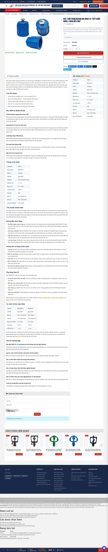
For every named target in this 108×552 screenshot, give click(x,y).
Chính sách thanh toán (59, 476)
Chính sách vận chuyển (59, 474)
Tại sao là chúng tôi (41, 474)
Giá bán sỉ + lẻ (92, 480)
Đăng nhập (91, 474)
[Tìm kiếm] (86, 5)
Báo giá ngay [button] (98, 1)
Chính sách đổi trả (58, 478)
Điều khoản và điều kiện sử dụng (78, 476)
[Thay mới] (18, 410)
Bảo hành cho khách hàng (77, 480)
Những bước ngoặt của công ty (43, 480)
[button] (102, 445)
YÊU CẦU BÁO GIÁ (84, 53)
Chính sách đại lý (57, 490)
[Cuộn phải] (89, 10)
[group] (33, 34)
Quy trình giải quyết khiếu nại (60, 488)
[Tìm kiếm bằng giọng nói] (82, 5)
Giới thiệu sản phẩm (93, 476)
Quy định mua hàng (58, 484)
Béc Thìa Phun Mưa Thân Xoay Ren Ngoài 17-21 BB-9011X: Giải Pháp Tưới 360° (93, 451)
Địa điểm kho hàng (93, 485)
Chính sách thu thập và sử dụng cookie (84, 504)
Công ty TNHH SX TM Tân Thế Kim (22, 499)
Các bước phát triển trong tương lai (44, 485)
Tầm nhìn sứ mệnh (41, 476)
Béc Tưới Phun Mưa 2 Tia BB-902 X (49, 297)
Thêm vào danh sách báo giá (84, 57)
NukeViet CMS (38, 499)
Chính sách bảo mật (58, 472)
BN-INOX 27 (19, 336)
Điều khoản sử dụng (58, 482)
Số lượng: (65, 49)
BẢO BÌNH (74, 42)
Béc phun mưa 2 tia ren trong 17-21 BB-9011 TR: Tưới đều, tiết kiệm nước (13, 451)
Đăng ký (90, 472)
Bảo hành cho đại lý (75, 478)
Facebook (73, 66)
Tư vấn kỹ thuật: (84, 61)
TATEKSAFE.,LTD (50, 499)
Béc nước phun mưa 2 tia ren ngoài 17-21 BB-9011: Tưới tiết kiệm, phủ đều (33, 451)
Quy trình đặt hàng (58, 486)
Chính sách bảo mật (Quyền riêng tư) (78, 473)
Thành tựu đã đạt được (42, 482)
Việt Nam (74, 45)
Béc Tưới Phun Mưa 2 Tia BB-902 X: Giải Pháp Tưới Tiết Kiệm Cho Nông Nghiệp (74, 451)
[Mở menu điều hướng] (6, 6)
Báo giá (20, 454)
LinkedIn (89, 66)
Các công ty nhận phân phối (95, 478)
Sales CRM (95, 5)
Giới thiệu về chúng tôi (41, 472)
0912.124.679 (84, 1)
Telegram (68, 69)
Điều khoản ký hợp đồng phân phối (95, 483)
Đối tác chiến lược (41, 478)
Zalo (90, 1)
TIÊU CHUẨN (7, 469)
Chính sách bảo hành (58, 480)
